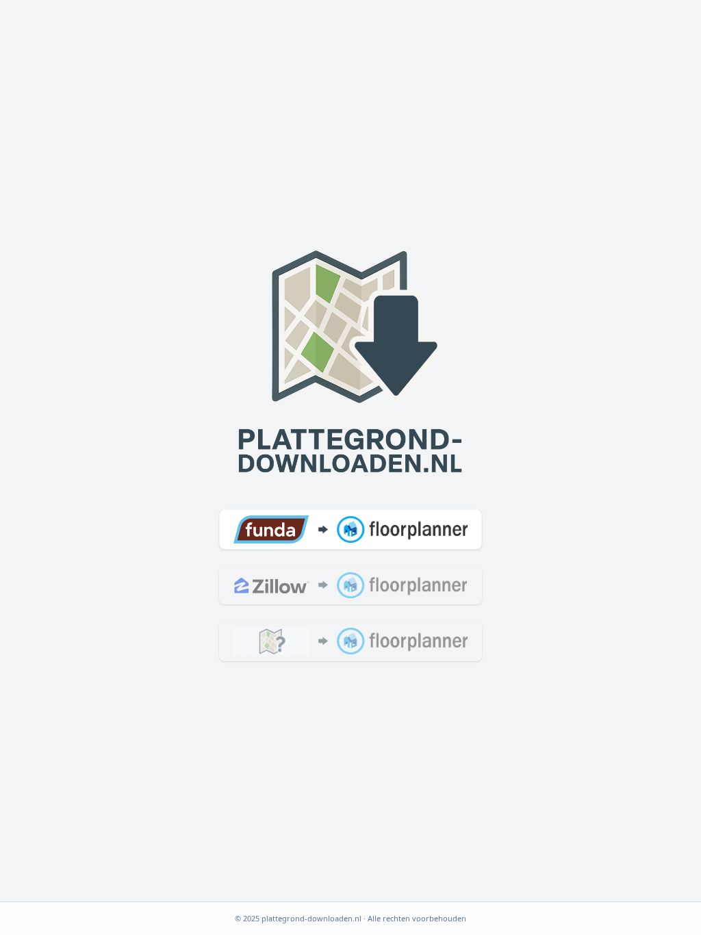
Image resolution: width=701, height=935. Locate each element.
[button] (350, 529)
